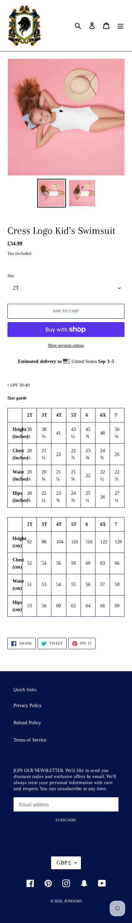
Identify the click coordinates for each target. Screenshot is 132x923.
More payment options (66, 345)
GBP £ (64, 863)
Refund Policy (27, 722)
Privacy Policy (28, 705)
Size (10, 275)
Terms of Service (30, 740)
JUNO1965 (73, 901)
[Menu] (120, 25)
